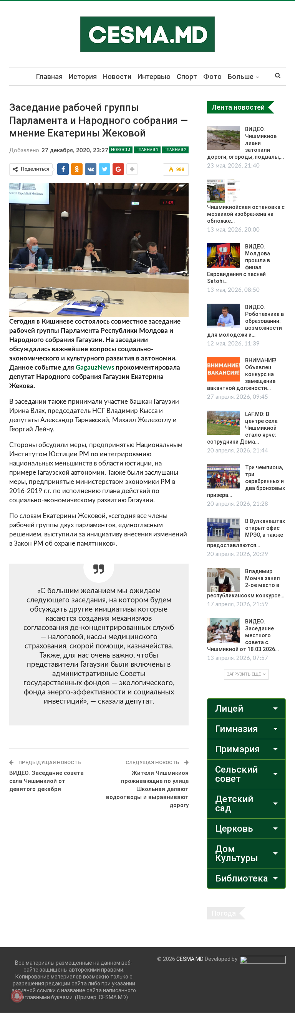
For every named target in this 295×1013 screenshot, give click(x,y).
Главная (49, 76)
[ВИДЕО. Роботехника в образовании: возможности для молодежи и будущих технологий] (223, 316)
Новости (117, 76)
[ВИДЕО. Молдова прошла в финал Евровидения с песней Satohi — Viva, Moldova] (223, 255)
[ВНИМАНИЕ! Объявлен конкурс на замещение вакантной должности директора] (223, 369)
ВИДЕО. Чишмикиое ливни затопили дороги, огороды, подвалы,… (245, 143)
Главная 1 (147, 150)
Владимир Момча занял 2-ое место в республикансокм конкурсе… (245, 583)
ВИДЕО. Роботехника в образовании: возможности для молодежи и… (245, 321)
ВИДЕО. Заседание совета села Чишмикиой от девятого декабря (46, 781)
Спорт (187, 76)
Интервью (154, 76)
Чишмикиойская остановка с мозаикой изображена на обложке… (246, 214)
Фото (212, 76)
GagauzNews (95, 367)
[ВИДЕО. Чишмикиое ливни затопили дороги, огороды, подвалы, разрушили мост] (223, 138)
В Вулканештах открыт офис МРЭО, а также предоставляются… (246, 533)
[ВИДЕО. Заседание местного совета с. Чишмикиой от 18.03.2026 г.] (223, 630)
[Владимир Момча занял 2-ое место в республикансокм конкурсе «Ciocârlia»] (223, 580)
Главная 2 (175, 150)
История (83, 76)
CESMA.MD (190, 959)
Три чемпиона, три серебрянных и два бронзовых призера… (246, 481)
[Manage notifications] (17, 996)
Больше (241, 76)
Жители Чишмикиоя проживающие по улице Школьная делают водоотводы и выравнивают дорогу (147, 789)
